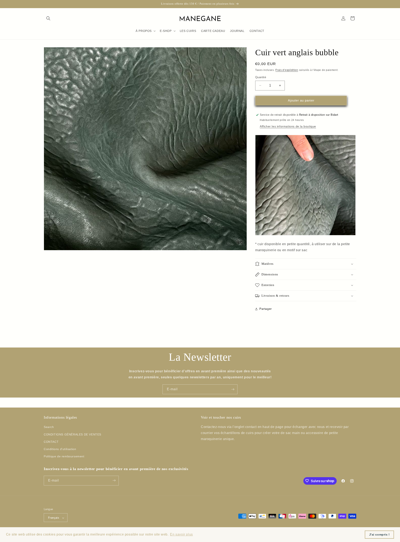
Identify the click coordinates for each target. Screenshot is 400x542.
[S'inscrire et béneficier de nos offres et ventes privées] (232, 389)
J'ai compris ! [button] (379, 534)
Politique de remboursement (64, 456)
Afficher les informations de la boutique (288, 126)
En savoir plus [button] (181, 534)
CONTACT (51, 441)
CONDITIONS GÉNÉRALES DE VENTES (72, 434)
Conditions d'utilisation (60, 449)
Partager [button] (265, 308)
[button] (48, 18)
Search (49, 427)
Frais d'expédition (286, 70)
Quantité (260, 77)
